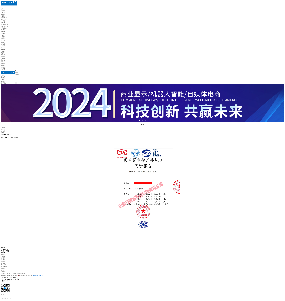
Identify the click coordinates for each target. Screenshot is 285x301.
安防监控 (3, 33)
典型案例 (3, 42)
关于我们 (3, 62)
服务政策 (3, 54)
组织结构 (3, 67)
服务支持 (3, 53)
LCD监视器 (4, 21)
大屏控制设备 (4, 26)
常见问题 (3, 60)
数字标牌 (3, 22)
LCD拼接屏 (4, 17)
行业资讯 (3, 14)
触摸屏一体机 (4, 24)
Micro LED (3, 19)
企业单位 (3, 51)
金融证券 (3, 49)
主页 (2, 9)
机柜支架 (3, 29)
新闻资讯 (3, 268)
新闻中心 (3, 10)
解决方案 (3, 31)
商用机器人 (4, 28)
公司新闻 (3, 12)
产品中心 (3, 16)
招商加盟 (3, 58)
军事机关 (3, 46)
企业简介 (3, 63)
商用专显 (3, 40)
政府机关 (3, 44)
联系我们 (3, 65)
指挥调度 (3, 35)
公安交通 (3, 47)
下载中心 (3, 56)
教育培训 (3, 38)
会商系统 (3, 37)
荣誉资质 (3, 69)
